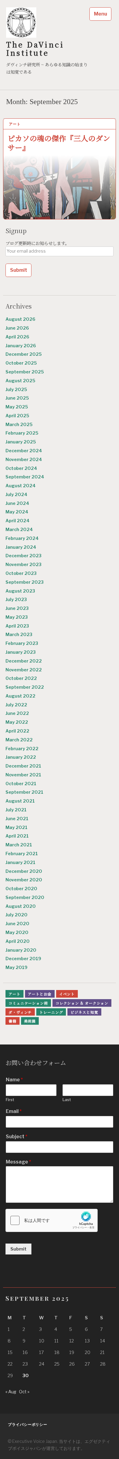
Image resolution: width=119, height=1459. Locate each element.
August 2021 (20, 801)
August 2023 (20, 591)
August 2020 (20, 906)
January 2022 (20, 757)
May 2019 (16, 967)
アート (15, 124)
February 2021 (21, 853)
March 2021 (18, 845)
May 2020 (16, 932)
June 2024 (17, 503)
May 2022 (16, 722)
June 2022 (17, 713)
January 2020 (20, 950)
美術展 (30, 1020)
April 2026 (17, 337)
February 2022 (21, 748)
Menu (100, 14)
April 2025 (17, 415)
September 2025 (24, 372)
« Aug (10, 1391)
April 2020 (17, 941)
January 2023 (20, 652)
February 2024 (22, 538)
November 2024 (23, 459)
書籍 (12, 1020)
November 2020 (23, 880)
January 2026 (20, 345)
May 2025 (16, 407)
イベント (67, 993)
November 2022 (23, 670)
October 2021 (20, 783)
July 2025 (16, 389)
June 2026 (17, 328)
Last (67, 1099)
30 (26, 1375)
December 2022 (23, 661)
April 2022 (17, 731)
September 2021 (24, 792)
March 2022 (19, 740)
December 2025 (23, 354)
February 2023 (21, 643)
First (10, 1099)
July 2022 (16, 705)
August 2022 (20, 696)
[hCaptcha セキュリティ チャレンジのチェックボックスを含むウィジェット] (51, 1220)
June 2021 (16, 818)
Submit (18, 1249)
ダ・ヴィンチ (20, 1012)
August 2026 (20, 319)
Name (14, 1080)
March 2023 (18, 634)
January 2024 (20, 547)
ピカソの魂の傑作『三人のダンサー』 (59, 142)
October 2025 (21, 363)
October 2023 (21, 573)
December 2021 (23, 766)
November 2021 (23, 775)
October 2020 (21, 888)
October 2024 (21, 468)
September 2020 (24, 897)
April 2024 (17, 520)
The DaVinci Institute (35, 48)
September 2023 (24, 582)
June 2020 (17, 923)
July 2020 (16, 915)
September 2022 (24, 687)
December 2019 (23, 958)
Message (18, 1162)
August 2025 (20, 380)
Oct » (24, 1391)
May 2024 (16, 512)
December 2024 (23, 450)
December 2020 (23, 871)
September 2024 (24, 477)
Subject (16, 1136)
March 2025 (19, 424)
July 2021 (16, 810)
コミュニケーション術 (28, 1003)
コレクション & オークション (82, 1003)
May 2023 (16, 617)
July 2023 (16, 599)
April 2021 (17, 836)
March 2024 (19, 529)
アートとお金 (39, 993)
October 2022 (21, 678)
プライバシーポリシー (27, 1424)
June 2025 (17, 398)
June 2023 (17, 608)
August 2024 (20, 485)
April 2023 (17, 626)
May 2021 (16, 827)
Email (14, 1111)
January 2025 (20, 442)
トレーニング (51, 1012)
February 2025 (21, 433)
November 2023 (23, 564)
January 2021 (20, 862)
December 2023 (23, 555)
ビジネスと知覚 (84, 1012)
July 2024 (16, 494)
